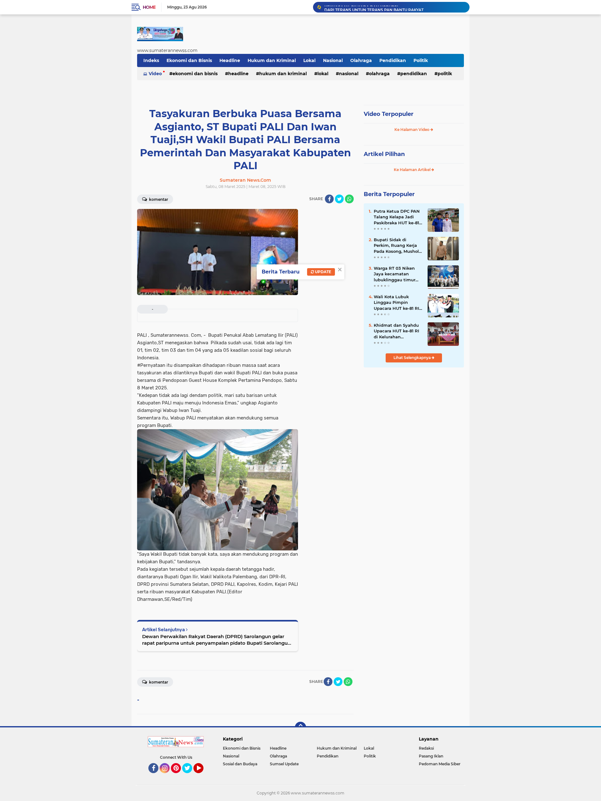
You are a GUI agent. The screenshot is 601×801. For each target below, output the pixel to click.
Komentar (158, 199)
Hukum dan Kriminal (272, 60)
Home (149, 7)
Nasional (333, 60)
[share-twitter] (339, 199)
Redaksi (426, 748)
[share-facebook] (329, 199)
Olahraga (361, 60)
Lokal (309, 60)
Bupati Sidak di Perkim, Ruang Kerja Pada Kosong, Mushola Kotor (397, 245)
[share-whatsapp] (349, 199)
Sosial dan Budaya (240, 764)
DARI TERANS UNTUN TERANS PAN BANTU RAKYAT (374, 7)
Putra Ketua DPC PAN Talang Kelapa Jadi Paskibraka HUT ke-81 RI (397, 217)
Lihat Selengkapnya (412, 357)
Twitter (190, 776)
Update (322, 271)
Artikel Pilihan (384, 154)
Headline (229, 60)
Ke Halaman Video (412, 129)
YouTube (202, 776)
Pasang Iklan (431, 756)
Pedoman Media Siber (439, 764)
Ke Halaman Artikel (412, 169)
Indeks (151, 60)
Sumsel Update (284, 764)
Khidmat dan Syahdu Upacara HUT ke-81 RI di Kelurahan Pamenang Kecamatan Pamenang (398, 331)
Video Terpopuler (389, 114)
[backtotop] (300, 727)
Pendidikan (392, 60)
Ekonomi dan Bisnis (189, 60)
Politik (421, 60)
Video (155, 73)
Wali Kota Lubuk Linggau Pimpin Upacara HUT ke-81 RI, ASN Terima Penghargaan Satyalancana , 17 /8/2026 (397, 302)
